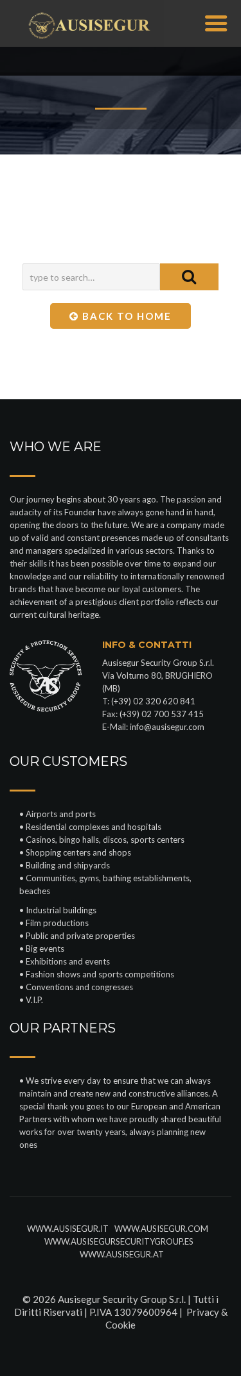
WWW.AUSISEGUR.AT (121, 1254)
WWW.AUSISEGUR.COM (162, 1228)
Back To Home (125, 316)
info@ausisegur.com (167, 727)
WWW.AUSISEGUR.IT (68, 1228)
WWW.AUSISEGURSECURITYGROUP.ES (121, 1241)
